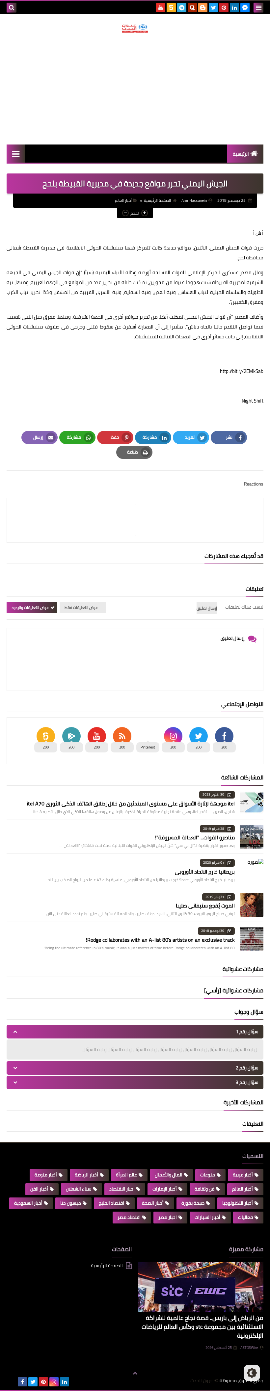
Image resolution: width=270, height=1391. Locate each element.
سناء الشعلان (79, 1189)
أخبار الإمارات (164, 1189)
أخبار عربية (243, 1174)
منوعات (207, 1174)
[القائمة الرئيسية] (16, 153)
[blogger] (202, 7)
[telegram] (181, 7)
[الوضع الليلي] (252, 1373)
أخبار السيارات (207, 1217)
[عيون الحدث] (135, 28)
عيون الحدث (201, 1380)
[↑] (135, 1373)
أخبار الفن (39, 1189)
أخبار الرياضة (86, 1174)
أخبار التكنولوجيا (237, 1203)
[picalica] (11, 1381)
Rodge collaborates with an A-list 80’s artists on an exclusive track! (160, 940)
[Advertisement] (135, 88)
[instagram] (54, 1381)
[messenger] (245, 7)
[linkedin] (234, 7)
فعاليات (245, 1217)
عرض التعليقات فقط (81, 607)
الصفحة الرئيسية (157, 200)
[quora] (192, 7)
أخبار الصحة (153, 1203)
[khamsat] (171, 7)
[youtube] (160, 7)
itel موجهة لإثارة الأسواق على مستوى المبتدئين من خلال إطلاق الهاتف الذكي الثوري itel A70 (131, 803)
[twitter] (213, 7)
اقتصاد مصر (129, 1217)
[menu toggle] (258, 8)
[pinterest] (224, 7)
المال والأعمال (168, 1174)
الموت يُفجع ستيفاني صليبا (205, 905)
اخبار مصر (167, 1217)
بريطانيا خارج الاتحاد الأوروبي (205, 872)
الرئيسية (241, 154)
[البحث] (11, 8)
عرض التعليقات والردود (30, 607)
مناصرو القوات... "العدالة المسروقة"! (195, 837)
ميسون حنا (70, 1203)
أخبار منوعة (46, 1174)
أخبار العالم (123, 200)
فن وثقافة (204, 1189)
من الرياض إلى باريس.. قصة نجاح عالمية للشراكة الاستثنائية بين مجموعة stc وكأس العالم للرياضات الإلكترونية (202, 1326)
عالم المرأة (126, 1174)
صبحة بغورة (192, 1203)
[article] (74, 520)
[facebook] (22, 1381)
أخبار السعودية (28, 1203)
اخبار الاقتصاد (122, 1189)
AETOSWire (249, 1347)
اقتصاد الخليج (111, 1203)
